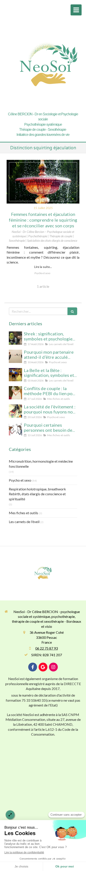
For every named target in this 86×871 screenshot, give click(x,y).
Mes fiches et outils (23, 513)
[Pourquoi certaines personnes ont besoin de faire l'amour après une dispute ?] (15, 429)
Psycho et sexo (20, 480)
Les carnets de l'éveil (24, 522)
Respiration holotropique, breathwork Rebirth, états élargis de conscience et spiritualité (37, 494)
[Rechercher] (72, 311)
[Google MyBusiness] (43, 667)
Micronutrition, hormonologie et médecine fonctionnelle (41, 463)
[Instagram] (53, 667)
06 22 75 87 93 (46, 648)
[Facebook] (32, 667)
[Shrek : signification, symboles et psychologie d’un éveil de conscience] (15, 338)
